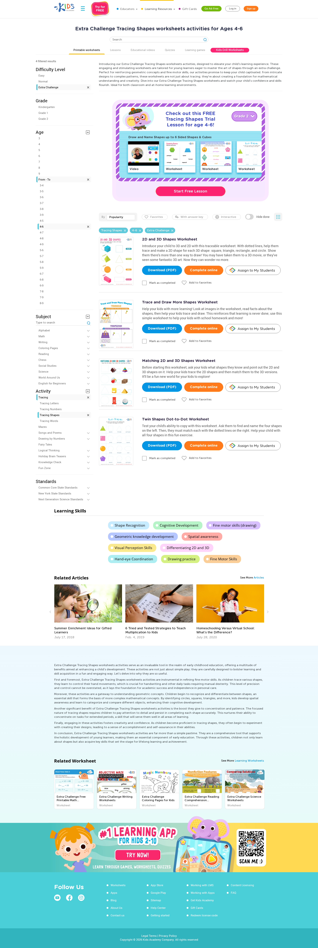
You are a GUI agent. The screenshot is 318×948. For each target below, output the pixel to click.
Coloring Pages (48, 348)
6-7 (41, 273)
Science (43, 371)
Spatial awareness (203, 536)
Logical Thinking (49, 450)
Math (41, 336)
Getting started (160, 915)
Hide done (262, 217)
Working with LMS (202, 885)
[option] (88, 611)
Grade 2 (43, 119)
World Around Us (49, 377)
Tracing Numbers (51, 409)
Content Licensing (242, 885)
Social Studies (47, 365)
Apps (114, 892)
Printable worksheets (86, 50)
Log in (232, 8)
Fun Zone (44, 468)
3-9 (41, 215)
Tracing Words (49, 421)
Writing (42, 342)
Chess (42, 360)
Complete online (204, 270)
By (103, 217)
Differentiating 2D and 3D (188, 547)
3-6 (41, 197)
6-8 (41, 279)
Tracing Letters (49, 403)
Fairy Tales (45, 444)
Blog (113, 900)
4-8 (41, 238)
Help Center (158, 908)
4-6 (41, 226)
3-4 (41, 185)
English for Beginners (52, 383)
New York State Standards (54, 493)
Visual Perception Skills (133, 547)
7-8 (41, 291)
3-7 (41, 203)
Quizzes (170, 50)
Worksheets (118, 885)
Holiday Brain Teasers (52, 456)
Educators (126, 9)
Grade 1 (43, 113)
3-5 (41, 191)
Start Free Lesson (190, 191)
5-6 (41, 250)
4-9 (41, 244)
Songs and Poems (50, 432)
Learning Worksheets (249, 760)
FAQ (233, 892)
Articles (259, 577)
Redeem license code (204, 915)
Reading (43, 354)
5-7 (41, 256)
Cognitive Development (179, 525)
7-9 (41, 297)
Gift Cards (189, 9)
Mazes (42, 427)
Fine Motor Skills (223, 559)
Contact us (117, 915)
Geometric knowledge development (144, 536)
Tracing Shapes (49, 415)
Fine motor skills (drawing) (234, 525)
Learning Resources (158, 9)
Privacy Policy (168, 936)
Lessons (115, 50)
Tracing (43, 397)
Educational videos (143, 50)
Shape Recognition (130, 525)
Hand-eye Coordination (134, 559)
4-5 (41, 220)
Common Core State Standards (57, 487)
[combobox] (121, 217)
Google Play (158, 892)
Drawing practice (182, 559)
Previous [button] (51, 612)
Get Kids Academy (202, 900)
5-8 (41, 262)
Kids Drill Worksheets (230, 50)
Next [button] (267, 612)
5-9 (41, 268)
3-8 (41, 209)
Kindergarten (46, 107)
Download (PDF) (162, 270)
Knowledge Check (49, 462)
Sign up (251, 8)
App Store (157, 885)
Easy (41, 75)
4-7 (41, 232)
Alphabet (44, 330)
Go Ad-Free (211, 8)
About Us (116, 908)
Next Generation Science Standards (60, 499)
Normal (43, 81)
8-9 (41, 303)
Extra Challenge (48, 87)
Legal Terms (149, 936)
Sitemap (156, 900)
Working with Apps (203, 892)
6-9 (41, 285)
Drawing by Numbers (51, 438)
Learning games (195, 50)
